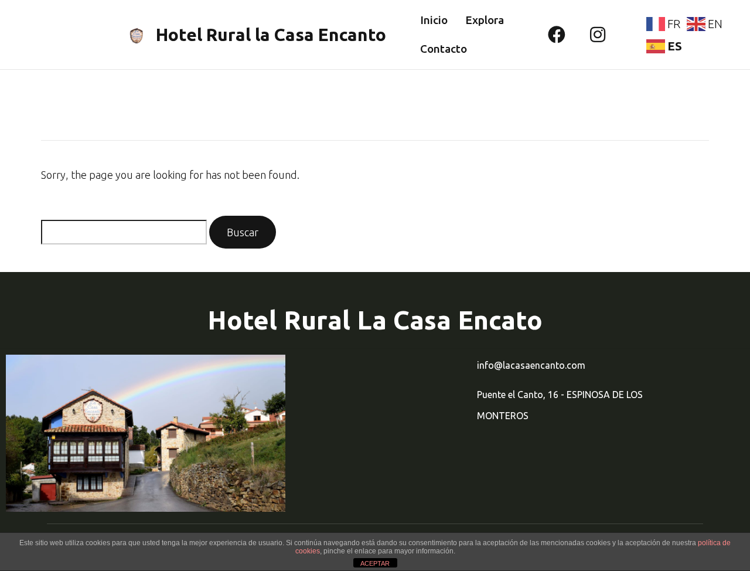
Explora (484, 19)
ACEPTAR (375, 563)
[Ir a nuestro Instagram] (597, 34)
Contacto (443, 48)
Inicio (434, 19)
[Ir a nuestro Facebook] (556, 34)
